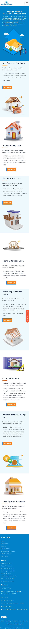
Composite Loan (6, 573)
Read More (7, 87)
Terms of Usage (17, 621)
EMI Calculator (5, 548)
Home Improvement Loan (8, 571)
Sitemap (25, 621)
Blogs (2, 541)
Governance (4, 543)
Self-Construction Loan (7, 578)
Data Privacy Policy (6, 621)
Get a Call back (27, 316)
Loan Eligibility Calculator (8, 551)
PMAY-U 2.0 (4, 556)
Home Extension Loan (7, 568)
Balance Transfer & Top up (9, 576)
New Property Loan (6, 563)
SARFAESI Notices (6, 553)
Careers (3, 546)
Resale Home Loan (6, 566)
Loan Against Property (7, 581)
